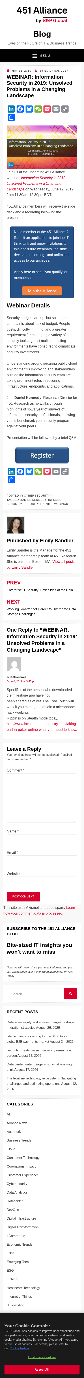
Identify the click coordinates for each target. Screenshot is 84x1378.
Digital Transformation (23, 1227)
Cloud (11, 1149)
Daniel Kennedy (33, 499)
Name (13, 831)
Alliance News (17, 1123)
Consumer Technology (23, 1158)
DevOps (13, 1210)
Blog (42, 33)
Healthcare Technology (23, 1288)
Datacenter (15, 1201)
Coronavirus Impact (21, 1166)
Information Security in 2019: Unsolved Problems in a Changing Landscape (36, 183)
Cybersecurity (37, 495)
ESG (10, 1270)
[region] (42, 1345)
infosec (55, 499)
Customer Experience (23, 1175)
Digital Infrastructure (21, 1218)
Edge (10, 1253)
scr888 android (16, 677)
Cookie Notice (19, 1348)
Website (13, 874)
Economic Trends (19, 1244)
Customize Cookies (42, 1357)
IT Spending (15, 1305)
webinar (61, 504)
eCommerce (16, 1236)
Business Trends (19, 1140)
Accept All (42, 1369)
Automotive (15, 1132)
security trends (38, 504)
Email (12, 853)
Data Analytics (17, 1192)
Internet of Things (19, 1296)
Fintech (12, 1279)
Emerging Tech (18, 1262)
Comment (15, 770)
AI (8, 1114)
